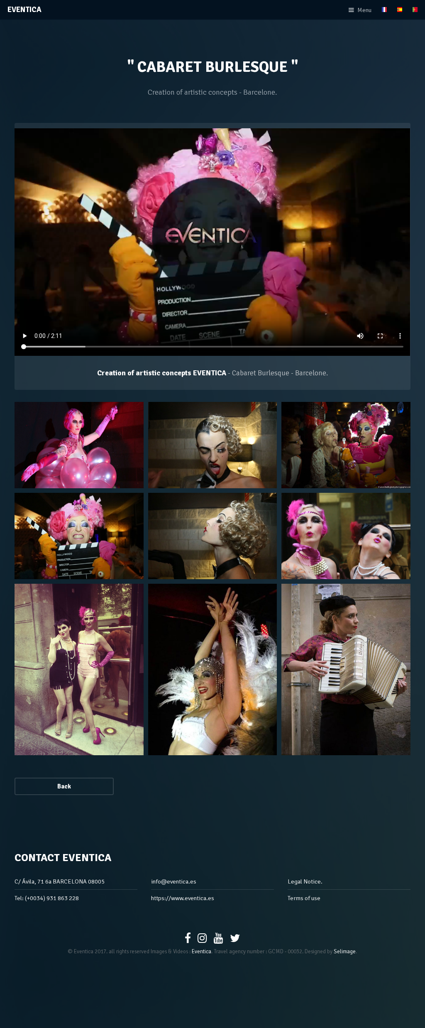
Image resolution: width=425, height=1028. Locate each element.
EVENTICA (24, 9)
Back (64, 786)
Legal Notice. (305, 881)
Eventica (201, 951)
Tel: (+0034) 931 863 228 (47, 898)
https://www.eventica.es (182, 898)
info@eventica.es (173, 881)
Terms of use (304, 898)
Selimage (345, 951)
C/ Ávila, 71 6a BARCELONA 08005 (60, 881)
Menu (364, 10)
